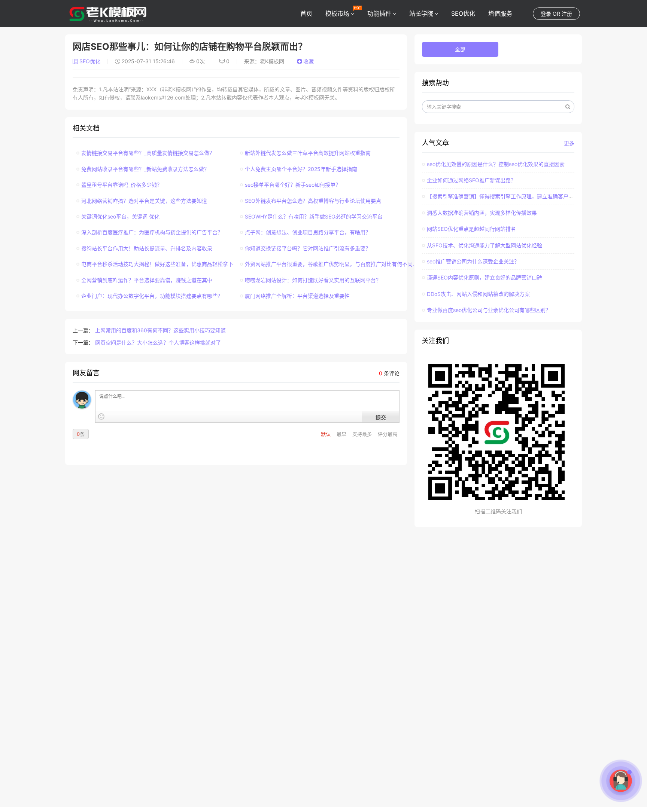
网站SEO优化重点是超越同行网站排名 (471, 229)
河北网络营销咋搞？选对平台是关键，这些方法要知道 (144, 201)
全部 (460, 49)
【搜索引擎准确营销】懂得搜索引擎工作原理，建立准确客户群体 (503, 196)
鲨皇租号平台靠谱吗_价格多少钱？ (121, 184)
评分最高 (387, 434)
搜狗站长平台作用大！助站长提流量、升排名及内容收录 (146, 248)
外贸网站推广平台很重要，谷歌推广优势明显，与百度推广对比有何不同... (331, 264)
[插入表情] (101, 416)
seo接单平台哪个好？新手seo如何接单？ (293, 184)
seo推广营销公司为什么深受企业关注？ (473, 261)
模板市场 (337, 13)
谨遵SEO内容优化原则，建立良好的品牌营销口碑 (484, 277)
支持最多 (362, 434)
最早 (342, 434)
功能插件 (379, 13)
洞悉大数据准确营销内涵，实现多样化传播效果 (482, 213)
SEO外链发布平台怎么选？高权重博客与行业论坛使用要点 (313, 201)
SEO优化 (463, 13)
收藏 (308, 61)
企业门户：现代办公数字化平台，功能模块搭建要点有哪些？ (152, 296)
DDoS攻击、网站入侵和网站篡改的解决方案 (478, 294)
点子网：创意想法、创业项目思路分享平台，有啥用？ (308, 232)
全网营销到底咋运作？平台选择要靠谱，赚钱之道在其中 (146, 280)
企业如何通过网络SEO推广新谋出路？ (471, 180)
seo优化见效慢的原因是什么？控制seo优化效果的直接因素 (496, 164)
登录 (546, 13)
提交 (381, 417)
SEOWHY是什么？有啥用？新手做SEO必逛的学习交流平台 (314, 216)
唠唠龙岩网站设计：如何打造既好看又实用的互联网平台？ (313, 280)
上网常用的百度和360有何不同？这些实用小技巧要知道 (160, 330)
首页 (306, 13)
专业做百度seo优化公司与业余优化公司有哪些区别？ (489, 310)
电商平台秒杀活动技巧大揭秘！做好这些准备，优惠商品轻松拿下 (157, 264)
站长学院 (421, 13)
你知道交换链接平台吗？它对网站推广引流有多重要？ (308, 248)
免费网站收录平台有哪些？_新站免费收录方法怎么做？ (145, 169)
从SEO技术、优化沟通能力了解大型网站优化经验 (484, 245)
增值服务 (500, 13)
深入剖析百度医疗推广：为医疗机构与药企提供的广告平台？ (152, 232)
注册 (567, 13)
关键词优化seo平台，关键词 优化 (120, 216)
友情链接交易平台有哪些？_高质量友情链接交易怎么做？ (148, 153)
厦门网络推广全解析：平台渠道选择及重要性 (297, 296)
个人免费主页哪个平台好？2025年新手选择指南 (301, 169)
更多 (569, 143)
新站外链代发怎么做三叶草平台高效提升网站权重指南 (308, 153)
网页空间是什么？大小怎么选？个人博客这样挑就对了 (158, 342)
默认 (326, 434)
